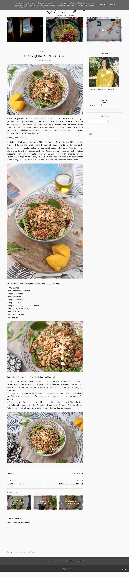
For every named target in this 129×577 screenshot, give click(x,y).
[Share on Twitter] (80, 473)
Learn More (104, 5)
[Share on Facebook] (77, 473)
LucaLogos (68, 569)
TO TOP (125, 569)
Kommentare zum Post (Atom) (24, 552)
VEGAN (47, 52)
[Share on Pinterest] (82, 473)
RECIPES (42, 52)
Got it (112, 5)
